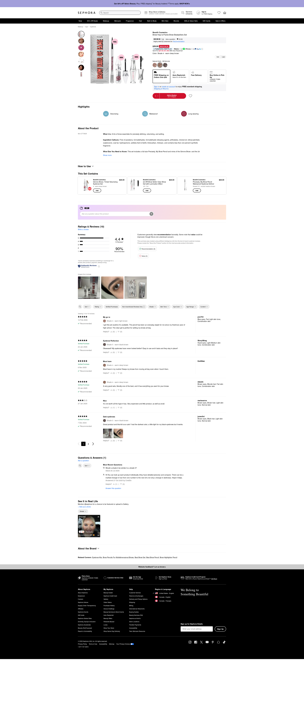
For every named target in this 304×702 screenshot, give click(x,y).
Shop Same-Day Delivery (112, 631)
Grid (217, 57)
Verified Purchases (112, 307)
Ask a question (170, 39)
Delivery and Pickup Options (138, 599)
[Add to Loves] (190, 95)
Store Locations (134, 622)
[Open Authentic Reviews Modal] (99, 266)
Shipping (132, 602)
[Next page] (93, 444)
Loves (105, 625)
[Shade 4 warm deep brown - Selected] (160, 65)
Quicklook (85, 191)
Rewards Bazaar (109, 622)
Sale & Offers (220, 21)
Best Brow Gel (140, 557)
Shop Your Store (109, 628)
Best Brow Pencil (152, 557)
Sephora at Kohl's (135, 618)
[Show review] (89, 287)
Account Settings (109, 609)
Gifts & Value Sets (191, 21)
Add (97, 190)
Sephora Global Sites (85, 618)
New (80, 21)
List (223, 57)
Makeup (106, 21)
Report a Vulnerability (85, 631)
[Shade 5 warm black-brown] (165, 65)
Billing (131, 605)
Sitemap (111, 644)
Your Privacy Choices (123, 644)
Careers (80, 599)
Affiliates (80, 609)
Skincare (117, 21)
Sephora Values (83, 602)
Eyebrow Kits (97, 557)
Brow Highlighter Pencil (168, 557)
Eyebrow (93, 27)
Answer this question (113, 488)
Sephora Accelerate (84, 625)
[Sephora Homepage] (86, 13)
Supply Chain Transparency (87, 605)
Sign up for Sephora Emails (192, 624)
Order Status (108, 602)
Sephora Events (83, 612)
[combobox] (120, 13)
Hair (140, 21)
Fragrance (130, 21)
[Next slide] (142, 59)
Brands (176, 21)
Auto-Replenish (109, 615)
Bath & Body (152, 21)
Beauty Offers (108, 618)
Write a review (83, 229)
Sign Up (220, 629)
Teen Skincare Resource (137, 631)
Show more (107, 155)
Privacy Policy (82, 644)
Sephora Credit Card (110, 596)
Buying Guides (134, 612)
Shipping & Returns (161, 88)
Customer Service (135, 593)
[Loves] (219, 12)
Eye (86, 27)
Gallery (106, 599)
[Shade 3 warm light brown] (154, 65)
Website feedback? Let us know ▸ (152, 567)
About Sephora (83, 593)
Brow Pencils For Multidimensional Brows (118, 557)
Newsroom (81, 596)
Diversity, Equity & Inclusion (87, 622)
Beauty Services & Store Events (114, 612)
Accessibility (133, 628)
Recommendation (179, 41)
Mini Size (165, 21)
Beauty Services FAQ (136, 615)
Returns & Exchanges (136, 596)
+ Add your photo (84, 507)
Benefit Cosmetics (160, 32)
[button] (180, 49)
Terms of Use (93, 644)
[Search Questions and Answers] (80, 465)
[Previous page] (78, 444)
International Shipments (137, 609)
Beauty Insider (108, 593)
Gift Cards (206, 21)
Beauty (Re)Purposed (85, 628)
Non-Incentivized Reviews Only (132, 307)
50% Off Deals (92, 21)
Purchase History (109, 605)
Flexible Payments (135, 625)
